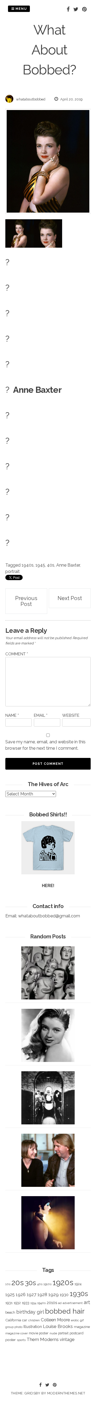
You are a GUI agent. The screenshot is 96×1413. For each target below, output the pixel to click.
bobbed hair (65, 1311)
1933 (25, 1303)
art (87, 1302)
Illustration (32, 1326)
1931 (9, 1303)
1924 (77, 1284)
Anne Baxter (68, 565)
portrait (12, 571)
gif (82, 1320)
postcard (76, 1333)
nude (53, 1333)
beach (10, 1312)
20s (17, 1282)
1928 (42, 1294)
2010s (52, 1302)
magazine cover (16, 1333)
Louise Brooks (58, 1326)
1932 (17, 1303)
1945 (40, 565)
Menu (20, 9)
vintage (67, 1339)
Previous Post (26, 601)
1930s (79, 1293)
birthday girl (30, 1312)
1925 (10, 1294)
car (24, 1320)
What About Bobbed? (49, 50)
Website (70, 715)
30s (30, 1283)
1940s (28, 565)
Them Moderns (43, 1339)
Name (12, 715)
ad (60, 1303)
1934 (33, 1303)
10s (7, 1284)
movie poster (39, 1333)
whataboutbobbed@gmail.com (49, 915)
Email (40, 715)
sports (21, 1340)
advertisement (73, 1303)
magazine (82, 1327)
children (34, 1320)
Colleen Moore (55, 1319)
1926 (21, 1294)
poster (10, 1340)
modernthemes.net (66, 1393)
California (13, 1320)
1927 (31, 1294)
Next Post (70, 598)
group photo (13, 1327)
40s (50, 565)
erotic (75, 1320)
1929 (53, 1294)
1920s (63, 1282)
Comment (16, 654)
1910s (47, 1284)
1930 (64, 1294)
